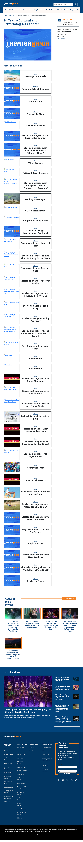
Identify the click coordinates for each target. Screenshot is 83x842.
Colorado (35, 74)
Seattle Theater (8, 787)
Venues (11, 15)
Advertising (45, 754)
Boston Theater (8, 763)
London (32, 751)
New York (32, 747)
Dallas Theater (21, 774)
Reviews (19, 751)
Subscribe (67, 774)
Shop (44, 751)
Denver (35, 87)
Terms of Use (42, 834)
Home (5, 15)
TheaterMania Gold (52, 10)
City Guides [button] (38, 10)
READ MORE (68, 598)
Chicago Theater (9, 754)
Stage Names (46, 747)
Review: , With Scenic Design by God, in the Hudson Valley (13, 655)
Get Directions (61, 38)
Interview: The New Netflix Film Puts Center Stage (70, 626)
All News (19, 818)
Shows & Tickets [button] (10, 10)
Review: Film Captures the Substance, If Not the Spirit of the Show (51, 625)
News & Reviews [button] (24, 10)
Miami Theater (8, 772)
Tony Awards (74, 10)
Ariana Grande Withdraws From (32, 624)
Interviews (20, 758)
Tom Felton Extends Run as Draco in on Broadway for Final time (13, 626)
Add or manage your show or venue (47, 760)
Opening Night (21, 754)
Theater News (21, 747)
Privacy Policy (34, 834)
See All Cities (7, 802)
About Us (45, 765)
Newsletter (64, 10)
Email (60, 765)
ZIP (59, 769)
